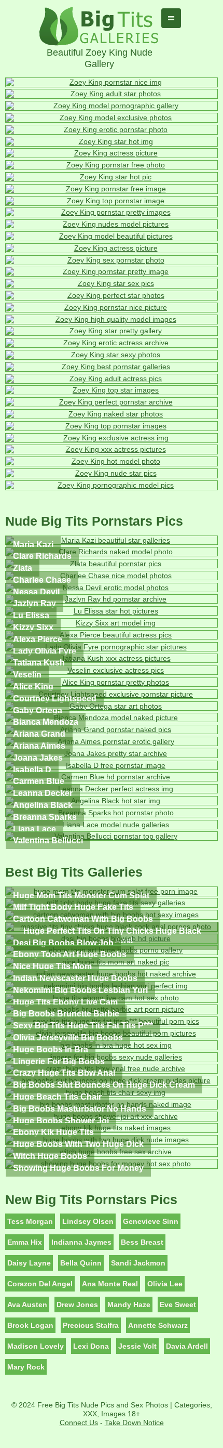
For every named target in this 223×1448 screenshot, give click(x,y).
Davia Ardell (187, 1346)
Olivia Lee (165, 1284)
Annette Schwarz (158, 1325)
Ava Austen (27, 1304)
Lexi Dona (91, 1346)
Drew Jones (77, 1304)
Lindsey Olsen (88, 1221)
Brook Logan (30, 1325)
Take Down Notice (134, 1422)
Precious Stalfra (91, 1325)
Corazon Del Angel (40, 1284)
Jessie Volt (137, 1346)
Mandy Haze (128, 1304)
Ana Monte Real (110, 1284)
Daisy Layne (29, 1263)
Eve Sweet (178, 1304)
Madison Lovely (35, 1346)
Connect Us (79, 1422)
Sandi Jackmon (138, 1263)
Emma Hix (24, 1242)
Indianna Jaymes (81, 1242)
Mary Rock (26, 1367)
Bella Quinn (81, 1263)
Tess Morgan (30, 1221)
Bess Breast (142, 1242)
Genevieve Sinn (150, 1221)
